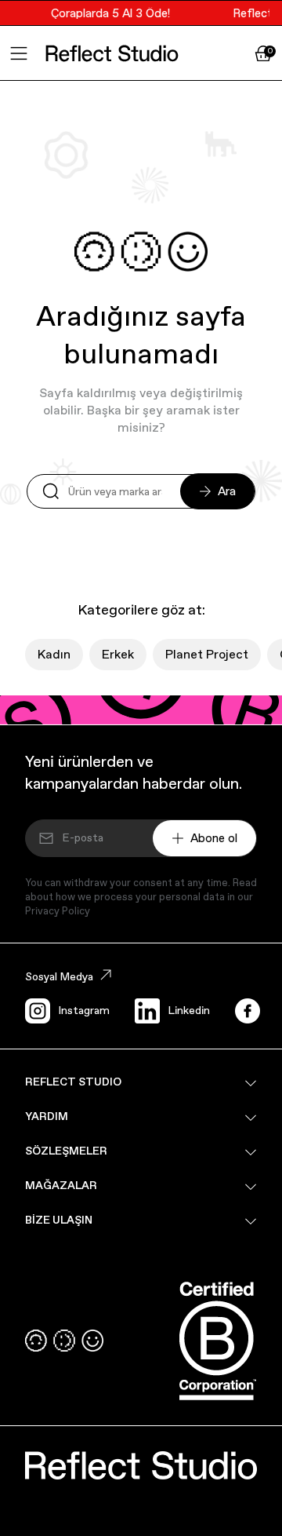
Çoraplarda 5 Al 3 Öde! (108, 13)
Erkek (118, 654)
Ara (227, 490)
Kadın (54, 654)
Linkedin (189, 1010)
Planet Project (206, 654)
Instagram (84, 1010)
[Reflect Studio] (112, 53)
